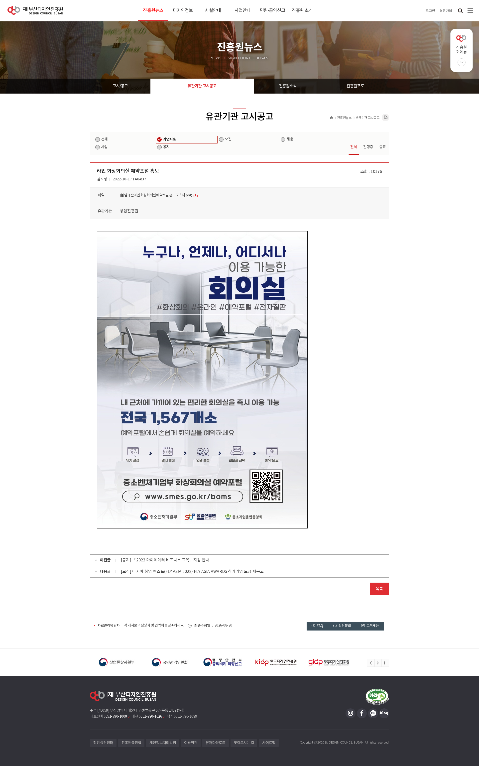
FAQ (319, 626)
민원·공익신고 (272, 10)
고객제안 (372, 626)
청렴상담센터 (103, 743)
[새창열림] (119, 662)
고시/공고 (120, 86)
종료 (382, 147)
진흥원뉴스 (153, 10)
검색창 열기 (460, 10)
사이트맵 (470, 10)
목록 (379, 588)
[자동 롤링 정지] (385, 663)
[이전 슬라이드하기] (370, 663)
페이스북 (362, 713)
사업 (104, 147)
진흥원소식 (288, 86)
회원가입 (446, 10)
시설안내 (213, 10)
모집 (228, 139)
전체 (104, 139)
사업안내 (242, 10)
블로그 (384, 713)
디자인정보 (183, 10)
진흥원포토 (355, 86)
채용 (289, 139)
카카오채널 (373, 713)
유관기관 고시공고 (202, 86)
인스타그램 (351, 713)
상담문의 (344, 626)
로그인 (430, 10)
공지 (166, 147)
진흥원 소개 (302, 10)
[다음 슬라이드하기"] (377, 663)
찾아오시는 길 (244, 743)
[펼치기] (462, 62)
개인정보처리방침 (162, 743)
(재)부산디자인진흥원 (35, 10)
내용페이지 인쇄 (385, 117)
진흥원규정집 (131, 743)
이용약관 (190, 743)
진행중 (368, 147)
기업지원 (169, 139)
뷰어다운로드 (216, 743)
